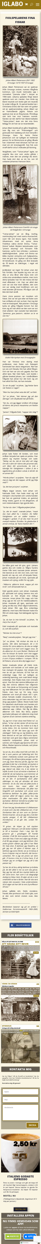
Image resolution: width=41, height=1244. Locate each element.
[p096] (20, 1063)
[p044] (20, 1021)
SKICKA (32, 1125)
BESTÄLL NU (20, 1209)
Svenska (25, 1242)
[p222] (20, 978)
